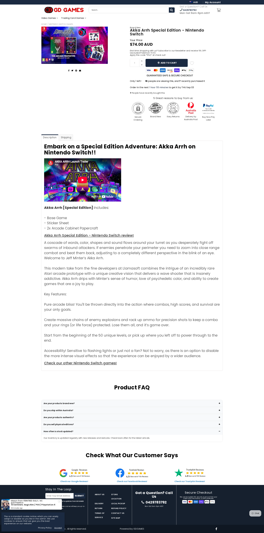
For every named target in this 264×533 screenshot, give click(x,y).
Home (44, 24)
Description (50, 137)
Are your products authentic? (59, 417)
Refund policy (118, 508)
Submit (79, 495)
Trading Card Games (73, 18)
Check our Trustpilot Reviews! (189, 481)
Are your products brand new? (59, 403)
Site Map (115, 518)
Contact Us (117, 513)
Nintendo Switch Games (61, 24)
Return (98, 508)
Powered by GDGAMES (132, 528)
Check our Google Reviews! (74, 481)
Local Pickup (118, 503)
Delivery (99, 503)
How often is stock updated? (58, 431)
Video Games (49, 18)
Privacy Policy (45, 528)
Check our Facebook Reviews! (132, 481)
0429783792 (189, 10)
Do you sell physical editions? (59, 424)
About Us (100, 494)
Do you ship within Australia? (58, 410)
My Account (213, 2)
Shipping (66, 137)
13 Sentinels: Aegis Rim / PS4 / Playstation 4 (33, 504)
